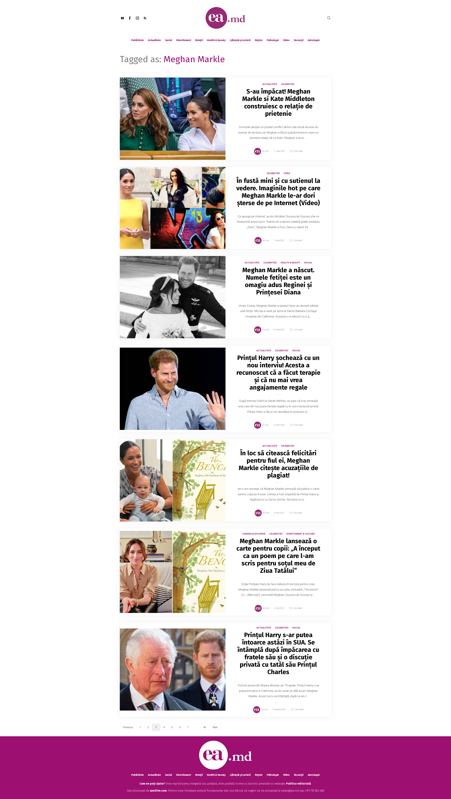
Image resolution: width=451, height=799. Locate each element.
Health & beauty (216, 40)
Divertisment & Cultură (300, 534)
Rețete (258, 40)
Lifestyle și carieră (240, 40)
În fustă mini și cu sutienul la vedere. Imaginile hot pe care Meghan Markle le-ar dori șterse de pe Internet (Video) (278, 192)
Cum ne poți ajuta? (152, 783)
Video (286, 40)
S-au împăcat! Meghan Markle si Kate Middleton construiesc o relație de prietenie (278, 103)
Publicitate (137, 40)
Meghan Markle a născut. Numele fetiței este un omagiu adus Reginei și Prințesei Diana (278, 281)
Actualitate (154, 40)
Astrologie (314, 40)
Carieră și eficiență (253, 534)
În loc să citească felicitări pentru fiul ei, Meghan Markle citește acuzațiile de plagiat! (278, 464)
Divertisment (183, 40)
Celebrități (287, 84)
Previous (128, 727)
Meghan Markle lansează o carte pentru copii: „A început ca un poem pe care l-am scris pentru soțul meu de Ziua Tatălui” (278, 556)
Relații (199, 40)
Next (215, 727)
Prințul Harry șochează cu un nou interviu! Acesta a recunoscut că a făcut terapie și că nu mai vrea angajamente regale (278, 372)
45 (204, 727)
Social (168, 40)
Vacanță (299, 40)
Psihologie (273, 40)
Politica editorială (298, 783)
